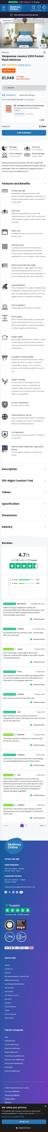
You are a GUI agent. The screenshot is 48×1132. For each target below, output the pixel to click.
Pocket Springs (38, 153)
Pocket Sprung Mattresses (14, 1056)
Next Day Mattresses (12, 1071)
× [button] (45, 1106)
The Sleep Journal (11, 995)
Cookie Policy (39, 1113)
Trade (7, 1010)
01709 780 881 (12, 859)
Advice (7, 965)
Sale (6, 1037)
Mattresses (7, 20)
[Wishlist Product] (44, 52)
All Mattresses (10, 1041)
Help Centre (9, 1018)
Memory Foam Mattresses (14, 1060)
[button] (16, 65)
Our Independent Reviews (14, 984)
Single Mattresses (11, 1052)
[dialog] (24, 1118)
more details (29, 99)
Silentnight (8, 1067)
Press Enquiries (10, 1007)
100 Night (13, 147)
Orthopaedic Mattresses (14, 1063)
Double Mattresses (12, 1044)
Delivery (8, 973)
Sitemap (8, 1102)
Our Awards (9, 988)
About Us (8, 999)
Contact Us (9, 969)
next (42, 825)
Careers (8, 1003)
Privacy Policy (10, 1099)
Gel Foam (36, 147)
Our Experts (9, 991)
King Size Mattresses (12, 1048)
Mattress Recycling (12, 980)
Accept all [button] (24, 1122)
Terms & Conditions (12, 1095)
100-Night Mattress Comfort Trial (17, 976)
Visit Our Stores (10, 1014)
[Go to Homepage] (14, 8)
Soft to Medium (15, 153)
